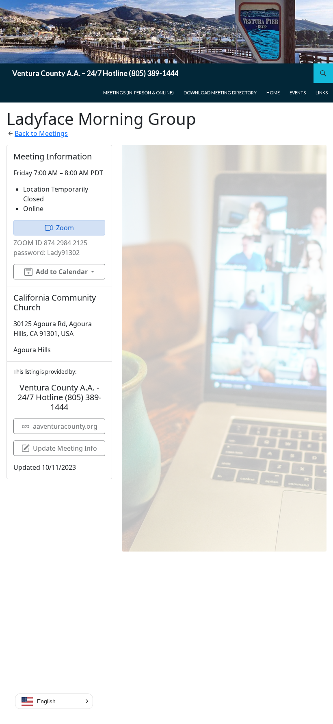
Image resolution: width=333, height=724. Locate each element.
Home (273, 92)
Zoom (65, 227)
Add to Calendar (62, 271)
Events (298, 92)
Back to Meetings (41, 133)
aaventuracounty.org (65, 426)
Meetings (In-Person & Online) (138, 92)
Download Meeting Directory (220, 92)
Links (322, 92)
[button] (54, 701)
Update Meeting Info (65, 448)
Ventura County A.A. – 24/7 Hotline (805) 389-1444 (95, 73)
